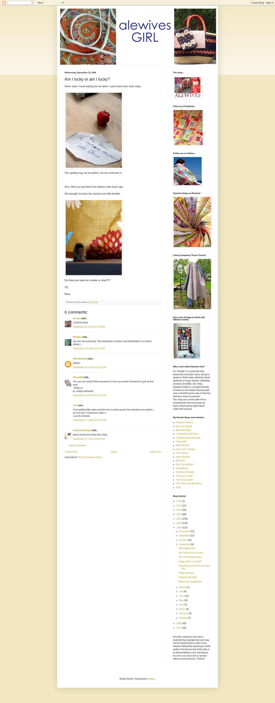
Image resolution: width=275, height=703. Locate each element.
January (183, 618)
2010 (179, 523)
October (183, 540)
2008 (179, 623)
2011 (179, 518)
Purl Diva (180, 460)
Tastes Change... (187, 573)
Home (114, 452)
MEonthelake (80, 358)
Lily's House (182, 453)
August (183, 587)
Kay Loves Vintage (185, 449)
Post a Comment (77, 445)
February (184, 613)
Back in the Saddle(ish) (190, 581)
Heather (77, 337)
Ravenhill (78, 377)
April (181, 604)
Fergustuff (181, 441)
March (182, 609)
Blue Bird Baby (183, 430)
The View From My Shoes (189, 483)
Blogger (151, 679)
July (181, 591)
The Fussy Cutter (184, 479)
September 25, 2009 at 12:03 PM (89, 395)
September (185, 544)
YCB (178, 487)
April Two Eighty (184, 426)
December (184, 531)
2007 (179, 628)
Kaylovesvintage (82, 430)
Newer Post (71, 452)
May (181, 600)
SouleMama (182, 468)
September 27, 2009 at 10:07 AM (89, 420)
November (184, 535)
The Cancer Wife (184, 476)
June (182, 596)
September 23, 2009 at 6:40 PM (89, 348)
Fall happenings (187, 548)
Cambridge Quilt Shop (187, 434)
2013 (179, 510)
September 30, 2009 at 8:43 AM (89, 439)
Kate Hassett (182, 445)
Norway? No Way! (188, 577)
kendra (76, 318)
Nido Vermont (183, 457)
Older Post (155, 452)
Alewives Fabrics (184, 422)
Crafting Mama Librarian (188, 437)
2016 (179, 501)
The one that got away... (191, 557)
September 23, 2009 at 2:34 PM (89, 327)
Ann (75, 405)
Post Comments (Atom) (90, 457)
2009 (179, 527)
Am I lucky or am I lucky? (191, 552)
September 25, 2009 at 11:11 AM (89, 367)
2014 (179, 505)
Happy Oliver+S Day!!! (190, 561)
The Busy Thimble (185, 472)
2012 (179, 514)
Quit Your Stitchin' (185, 464)
